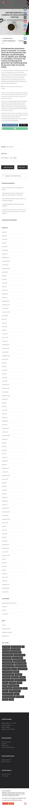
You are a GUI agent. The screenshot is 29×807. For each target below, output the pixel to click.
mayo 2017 (4, 566)
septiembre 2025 (6, 268)
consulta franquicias (7, 660)
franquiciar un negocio (20, 680)
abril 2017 (4, 570)
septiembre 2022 (6, 396)
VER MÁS (11, 803)
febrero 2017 (5, 577)
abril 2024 (4, 330)
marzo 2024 (5, 334)
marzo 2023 (4, 377)
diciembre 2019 (5, 468)
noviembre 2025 (6, 261)
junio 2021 (4, 446)
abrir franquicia (6, 647)
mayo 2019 (4, 490)
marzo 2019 (4, 497)
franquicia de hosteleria (8, 674)
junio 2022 (4, 406)
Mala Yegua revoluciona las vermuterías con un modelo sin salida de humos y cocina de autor (13, 194)
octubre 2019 (5, 472)
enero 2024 (4, 341)
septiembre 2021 (6, 436)
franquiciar (22, 677)
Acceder (4, 625)
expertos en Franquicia (21, 666)
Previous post (8, 167)
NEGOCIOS (5, 691)
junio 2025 (4, 279)
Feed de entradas (6, 629)
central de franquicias (7, 655)
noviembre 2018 (5, 512)
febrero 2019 (5, 501)
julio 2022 (4, 403)
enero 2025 (4, 297)
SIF (22, 697)
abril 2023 (4, 374)
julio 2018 (4, 526)
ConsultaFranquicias (9, 40)
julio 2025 (4, 276)
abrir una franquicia (16, 647)
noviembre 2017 (5, 548)
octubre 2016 (5, 592)
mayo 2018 (4, 534)
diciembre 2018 (5, 508)
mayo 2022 (4, 410)
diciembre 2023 (5, 345)
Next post (22, 167)
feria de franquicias (22, 669)
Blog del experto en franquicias (9, 603)
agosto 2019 (5, 479)
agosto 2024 (5, 316)
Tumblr (14, 158)
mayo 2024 (4, 327)
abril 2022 (4, 414)
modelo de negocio (7, 688)
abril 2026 (4, 243)
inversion (5, 685)
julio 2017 (4, 559)
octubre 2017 (5, 552)
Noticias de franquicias (15, 691)
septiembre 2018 (6, 519)
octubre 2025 (5, 265)
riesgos (18, 697)
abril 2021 (4, 454)
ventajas (11, 699)
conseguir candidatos (17, 658)
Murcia (25, 688)
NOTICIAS (21, 40)
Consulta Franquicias (13, 121)
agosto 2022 (5, 399)
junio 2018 (4, 530)
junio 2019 (4, 486)
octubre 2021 (5, 432)
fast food (14, 669)
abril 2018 (4, 537)
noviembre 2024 (6, 305)
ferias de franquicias (7, 672)
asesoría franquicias (15, 649)
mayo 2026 (4, 239)
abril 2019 (4, 494)
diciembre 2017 (5, 545)
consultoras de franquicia (19, 660)
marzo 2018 (4, 541)
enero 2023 (4, 381)
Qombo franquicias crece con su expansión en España (12, 189)
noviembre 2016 (5, 588)
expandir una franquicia (20, 663)
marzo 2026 (4, 247)
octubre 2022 (5, 392)
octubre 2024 (5, 308)
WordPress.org (5, 636)
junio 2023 (4, 367)
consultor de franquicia (8, 663)
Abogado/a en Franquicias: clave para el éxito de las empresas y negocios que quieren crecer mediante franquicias (14, 211)
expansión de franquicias (8, 666)
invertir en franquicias (13, 685)
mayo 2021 (4, 450)
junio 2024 (4, 323)
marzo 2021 (4, 457)
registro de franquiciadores (9, 697)
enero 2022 (4, 425)
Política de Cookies (16, 800)
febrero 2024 (5, 337)
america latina (6, 649)
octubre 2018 (5, 516)
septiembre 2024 (6, 312)
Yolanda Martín (10, 147)
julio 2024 (4, 319)
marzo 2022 (4, 417)
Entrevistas (4, 607)
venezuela (5, 699)
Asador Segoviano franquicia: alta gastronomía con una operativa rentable (14, 199)
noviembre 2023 (6, 348)
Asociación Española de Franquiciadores (12, 652)
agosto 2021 (5, 439)
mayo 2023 (4, 370)
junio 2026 (4, 236)
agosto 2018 (5, 523)
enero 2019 (4, 505)
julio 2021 (4, 443)
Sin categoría (5, 614)
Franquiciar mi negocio (8, 680)
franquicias (5, 683)
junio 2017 (4, 563)
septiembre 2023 (6, 356)
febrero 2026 (5, 250)
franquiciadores (6, 677)
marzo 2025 (4, 290)
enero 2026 (4, 254)
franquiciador (18, 674)
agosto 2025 (5, 272)
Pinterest (6, 158)
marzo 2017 (4, 574)
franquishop (12, 683)
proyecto (17, 694)
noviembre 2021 (5, 428)
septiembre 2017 (6, 556)
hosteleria (19, 683)
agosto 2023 (5, 359)
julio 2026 (4, 232)
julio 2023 (4, 363)
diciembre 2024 (5, 301)
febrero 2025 (5, 294)
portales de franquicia (8, 694)
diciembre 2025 (5, 257)
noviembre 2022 (6, 388)
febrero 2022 (5, 421)
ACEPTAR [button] (5, 803)
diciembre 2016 (5, 585)
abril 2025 (4, 287)
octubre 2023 (5, 352)
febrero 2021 (5, 461)
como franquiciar (7, 658)
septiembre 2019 (6, 476)
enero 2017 (4, 581)
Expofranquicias (6, 669)
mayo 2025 (4, 283)
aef (23, 647)
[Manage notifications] (25, 803)
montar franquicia (18, 688)
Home (3, 20)
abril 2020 (4, 465)
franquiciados (15, 677)
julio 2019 (4, 483)
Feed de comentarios (7, 632)
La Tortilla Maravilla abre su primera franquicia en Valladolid (13, 205)
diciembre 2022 (5, 385)
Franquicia (16, 672)
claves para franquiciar (19, 655)
